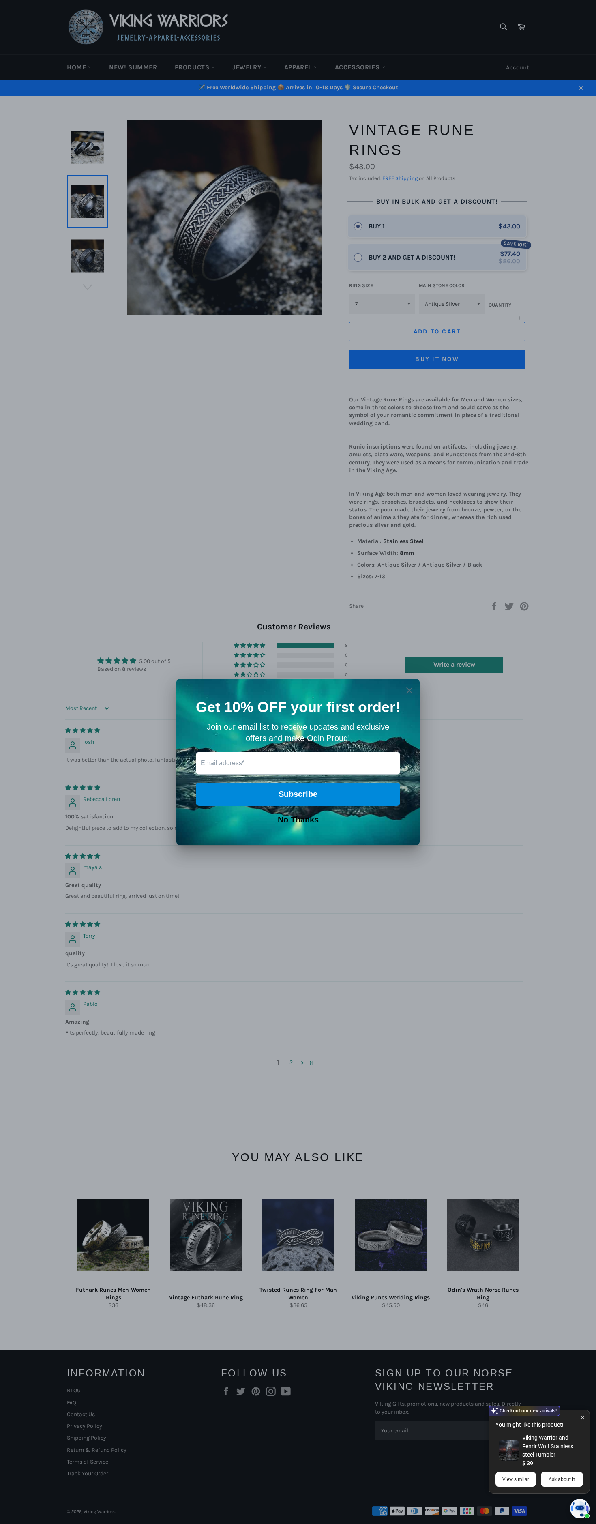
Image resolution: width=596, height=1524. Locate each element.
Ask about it (562, 1479)
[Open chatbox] (580, 1508)
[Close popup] (582, 1417)
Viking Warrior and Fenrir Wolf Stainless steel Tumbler (547, 1446)
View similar (515, 1479)
